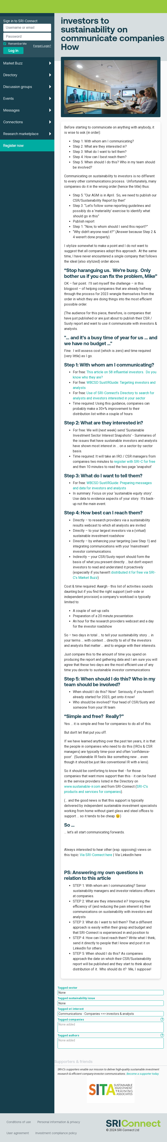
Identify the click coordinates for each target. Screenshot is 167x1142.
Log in (13, 50)
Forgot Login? (42, 45)
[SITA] (111, 1089)
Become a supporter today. (143, 1073)
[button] (27, 63)
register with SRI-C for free (134, 462)
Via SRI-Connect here (96, 855)
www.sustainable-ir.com (82, 786)
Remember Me (17, 43)
